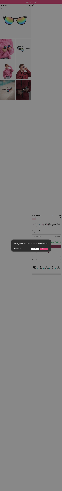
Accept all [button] (44, 248)
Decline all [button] (35, 248)
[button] (17, 248)
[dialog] (31, 245)
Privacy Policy (38, 245)
